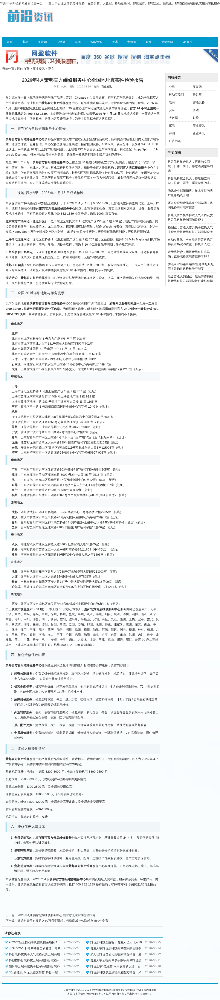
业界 (25, 42)
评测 (172, 133)
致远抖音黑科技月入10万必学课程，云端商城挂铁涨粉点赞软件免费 (63, 920)
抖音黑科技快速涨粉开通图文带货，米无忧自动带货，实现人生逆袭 (135, 972)
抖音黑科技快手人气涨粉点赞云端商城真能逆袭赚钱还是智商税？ (52, 954)
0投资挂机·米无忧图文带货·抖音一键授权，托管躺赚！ (45, 972)
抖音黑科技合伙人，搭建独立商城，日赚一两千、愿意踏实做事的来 (190, 166)
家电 (172, 125)
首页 (10, 42)
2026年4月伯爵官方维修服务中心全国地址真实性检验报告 (56, 915)
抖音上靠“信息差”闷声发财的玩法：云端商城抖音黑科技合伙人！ (133, 966)
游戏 (115, 42)
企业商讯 (199, 133)
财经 (149, 42)
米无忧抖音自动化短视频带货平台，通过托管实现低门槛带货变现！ (135, 954)
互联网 (42, 42)
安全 (172, 110)
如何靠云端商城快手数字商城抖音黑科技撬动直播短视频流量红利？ (54, 966)
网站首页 (23, 68)
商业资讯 (39, 68)
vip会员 (187, 42)
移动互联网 (176, 94)
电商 (78, 42)
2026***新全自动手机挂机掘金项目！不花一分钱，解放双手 (48, 942)
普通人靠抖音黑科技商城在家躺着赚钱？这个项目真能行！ (129, 948)
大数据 (131, 42)
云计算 (60, 42)
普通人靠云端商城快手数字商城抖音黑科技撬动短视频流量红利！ (133, 960)
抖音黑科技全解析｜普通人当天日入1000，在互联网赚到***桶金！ (134, 942)
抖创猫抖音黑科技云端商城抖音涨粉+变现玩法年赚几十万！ (49, 960)
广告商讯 (175, 141)
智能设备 (96, 42)
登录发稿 (167, 42)
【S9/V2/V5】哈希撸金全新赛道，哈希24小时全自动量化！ (48, 948)
